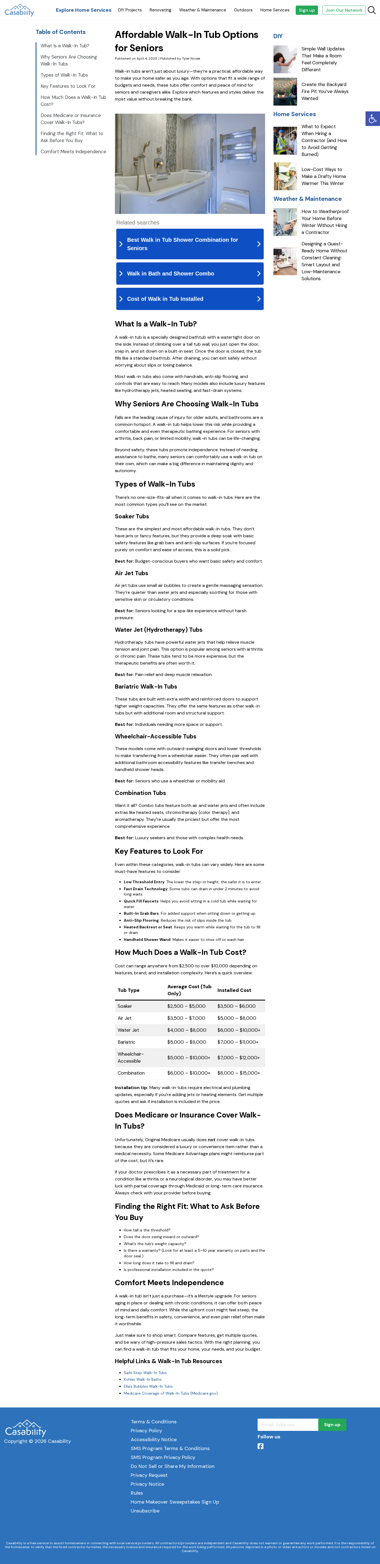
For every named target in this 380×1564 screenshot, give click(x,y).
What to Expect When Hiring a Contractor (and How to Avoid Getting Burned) (324, 140)
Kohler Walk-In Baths (143, 1379)
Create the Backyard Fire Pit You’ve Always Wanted (325, 91)
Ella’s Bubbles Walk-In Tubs (148, 1386)
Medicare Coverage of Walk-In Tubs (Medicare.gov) (171, 1393)
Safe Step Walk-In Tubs (145, 1372)
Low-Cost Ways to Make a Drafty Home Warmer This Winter (324, 176)
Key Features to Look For (68, 86)
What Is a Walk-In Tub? (65, 46)
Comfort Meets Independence (73, 151)
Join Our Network (343, 10)
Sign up (307, 10)
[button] (373, 118)
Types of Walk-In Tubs (64, 75)
